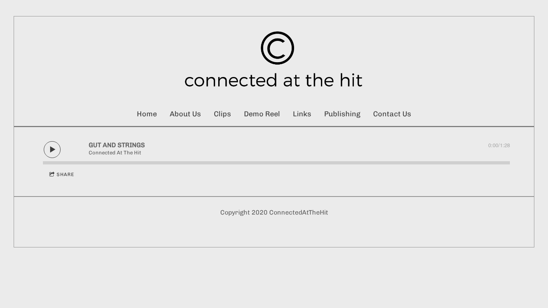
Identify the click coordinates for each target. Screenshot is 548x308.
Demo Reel (262, 113)
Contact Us (392, 113)
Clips (222, 113)
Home (147, 113)
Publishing (342, 113)
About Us (185, 113)
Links (302, 113)
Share (65, 174)
